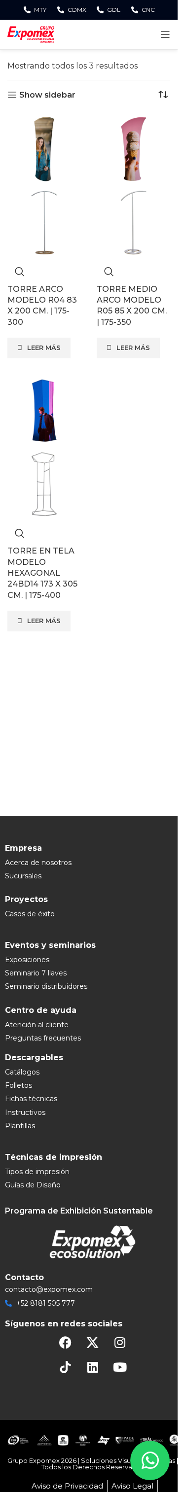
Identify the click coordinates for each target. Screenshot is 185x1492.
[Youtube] (120, 1367)
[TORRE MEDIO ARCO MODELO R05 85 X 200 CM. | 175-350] (133, 148)
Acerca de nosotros (38, 862)
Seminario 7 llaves (36, 973)
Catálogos (22, 1072)
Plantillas (20, 1125)
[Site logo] (30, 33)
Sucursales (23, 875)
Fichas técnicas (31, 1098)
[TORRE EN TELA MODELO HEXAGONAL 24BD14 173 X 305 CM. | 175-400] (44, 410)
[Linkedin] (92, 1367)
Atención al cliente (37, 1024)
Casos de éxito (30, 913)
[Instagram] (120, 1342)
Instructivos (25, 1112)
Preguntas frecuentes (43, 1038)
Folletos (18, 1085)
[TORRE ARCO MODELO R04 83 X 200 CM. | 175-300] (44, 148)
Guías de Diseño (33, 1184)
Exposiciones (27, 959)
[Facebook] (65, 1342)
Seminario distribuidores (46, 986)
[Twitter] (92, 1342)
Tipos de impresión (37, 1171)
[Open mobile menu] (165, 34)
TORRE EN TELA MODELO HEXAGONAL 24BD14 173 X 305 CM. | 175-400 (42, 573)
